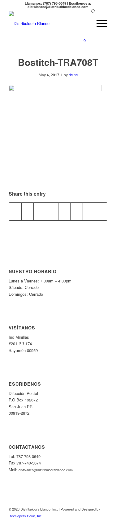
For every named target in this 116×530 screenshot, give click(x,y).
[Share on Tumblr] (64, 211)
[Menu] (98, 23)
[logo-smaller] (48, 23)
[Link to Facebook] (102, 522)
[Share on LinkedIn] (52, 211)
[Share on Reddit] (89, 211)
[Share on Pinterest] (40, 211)
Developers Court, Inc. (26, 515)
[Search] (84, 23)
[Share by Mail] (101, 211)
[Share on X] (28, 211)
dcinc (73, 74)
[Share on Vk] (77, 211)
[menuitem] (84, 23)
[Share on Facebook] (15, 211)
